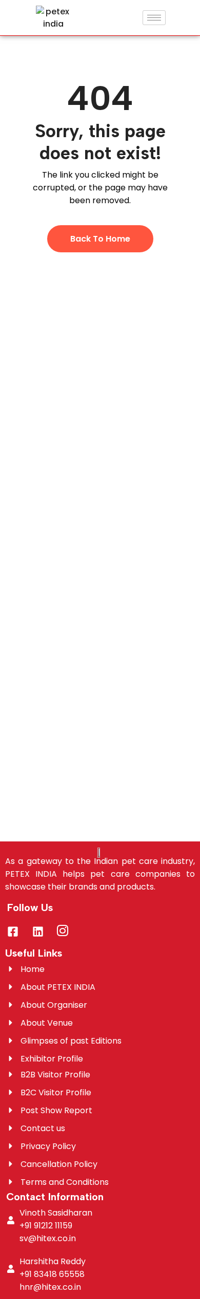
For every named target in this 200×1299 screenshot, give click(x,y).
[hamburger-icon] (154, 17)
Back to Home (100, 239)
